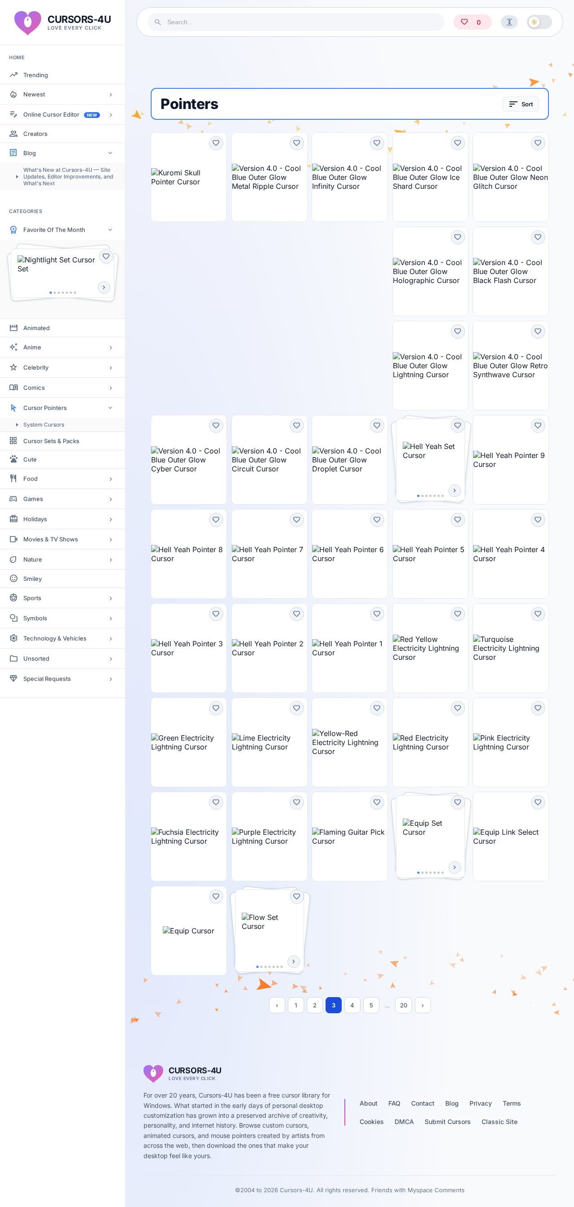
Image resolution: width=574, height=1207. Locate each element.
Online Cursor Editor (60, 114)
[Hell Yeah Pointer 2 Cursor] (269, 648)
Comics (34, 387)
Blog (29, 153)
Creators (35, 133)
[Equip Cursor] (189, 931)
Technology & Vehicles (55, 638)
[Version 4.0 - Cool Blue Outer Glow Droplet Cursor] (350, 460)
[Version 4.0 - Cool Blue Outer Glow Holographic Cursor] (430, 271)
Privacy (481, 1103)
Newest (34, 94)
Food (30, 478)
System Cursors (43, 424)
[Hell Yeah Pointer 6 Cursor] (350, 554)
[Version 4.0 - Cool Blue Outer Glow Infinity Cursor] (350, 177)
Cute (30, 459)
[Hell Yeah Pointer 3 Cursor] (189, 648)
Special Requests (47, 678)
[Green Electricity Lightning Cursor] (189, 742)
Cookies (372, 1121)
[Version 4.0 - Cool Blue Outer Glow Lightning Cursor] (430, 365)
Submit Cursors (448, 1121)
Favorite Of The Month (54, 229)
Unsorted (36, 658)
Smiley (32, 578)
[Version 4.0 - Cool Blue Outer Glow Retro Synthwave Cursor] (511, 365)
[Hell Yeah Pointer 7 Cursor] (269, 554)
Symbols (35, 618)
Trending (35, 74)
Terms (512, 1103)
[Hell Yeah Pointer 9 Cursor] (511, 460)
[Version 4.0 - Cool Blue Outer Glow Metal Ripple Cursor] (269, 177)
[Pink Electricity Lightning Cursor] (511, 742)
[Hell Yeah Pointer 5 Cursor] (430, 554)
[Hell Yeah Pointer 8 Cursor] (189, 554)
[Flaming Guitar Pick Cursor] (350, 836)
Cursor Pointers (45, 407)
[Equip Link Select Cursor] (511, 836)
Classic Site (499, 1121)
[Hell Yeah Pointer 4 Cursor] (511, 554)
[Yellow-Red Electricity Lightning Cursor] (350, 742)
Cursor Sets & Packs (51, 440)
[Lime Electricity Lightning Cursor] (269, 742)
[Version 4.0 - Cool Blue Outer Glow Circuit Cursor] (269, 460)
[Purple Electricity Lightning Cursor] (269, 836)
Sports (32, 597)
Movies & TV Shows (50, 539)
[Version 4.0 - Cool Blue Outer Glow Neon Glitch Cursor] (511, 177)
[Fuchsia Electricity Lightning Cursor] (189, 836)
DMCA (404, 1121)
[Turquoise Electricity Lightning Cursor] (511, 648)
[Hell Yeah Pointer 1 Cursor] (350, 648)
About (369, 1103)
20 (403, 1005)
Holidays (35, 519)
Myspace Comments (436, 1190)
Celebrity (35, 367)
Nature (32, 559)
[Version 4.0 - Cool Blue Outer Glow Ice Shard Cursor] (430, 177)
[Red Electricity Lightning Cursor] (430, 742)
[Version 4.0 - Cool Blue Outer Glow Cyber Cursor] (189, 460)
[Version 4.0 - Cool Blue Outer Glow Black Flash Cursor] (511, 271)
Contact (423, 1103)
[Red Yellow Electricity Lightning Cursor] (430, 648)
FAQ (394, 1103)
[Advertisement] (350, 62)
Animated (36, 327)
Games (33, 498)
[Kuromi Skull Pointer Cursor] (189, 177)
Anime (32, 347)
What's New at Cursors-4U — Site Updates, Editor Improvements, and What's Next (68, 176)
